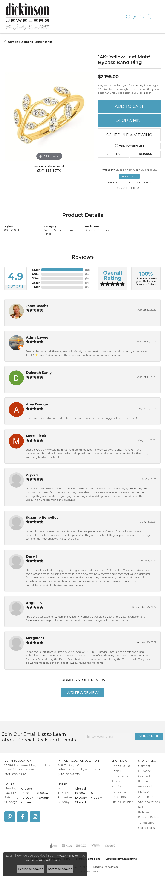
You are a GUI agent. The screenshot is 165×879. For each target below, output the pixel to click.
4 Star (36, 274)
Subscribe (149, 736)
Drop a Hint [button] (129, 120)
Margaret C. (36, 638)
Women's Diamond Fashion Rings (29, 41)
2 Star (36, 282)
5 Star (36, 269)
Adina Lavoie (37, 337)
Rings (116, 781)
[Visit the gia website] (67, 845)
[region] (49, 116)
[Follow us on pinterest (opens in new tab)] (9, 816)
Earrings (118, 786)
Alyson (32, 475)
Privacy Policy (148, 817)
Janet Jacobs (37, 306)
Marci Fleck (36, 436)
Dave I (31, 556)
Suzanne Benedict (42, 517)
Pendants (119, 791)
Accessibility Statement (121, 858)
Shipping (113, 154)
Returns (145, 154)
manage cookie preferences (42, 860)
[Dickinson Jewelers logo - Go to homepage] (27, 16)
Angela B (34, 603)
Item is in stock (129, 176)
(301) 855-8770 (49, 170)
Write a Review (83, 692)
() (87, 269)
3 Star (36, 278)
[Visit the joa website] (53, 845)
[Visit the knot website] (110, 845)
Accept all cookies (60, 869)
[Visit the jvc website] (95, 845)
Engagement (122, 776)
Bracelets (119, 797)
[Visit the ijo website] (81, 845)
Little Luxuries (122, 802)
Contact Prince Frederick (145, 781)
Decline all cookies (30, 869)
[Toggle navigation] (158, 16)
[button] (128, 16)
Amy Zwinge (37, 404)
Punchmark (92, 871)
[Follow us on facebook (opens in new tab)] (22, 816)
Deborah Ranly (39, 373)
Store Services (149, 802)
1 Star (36, 287)
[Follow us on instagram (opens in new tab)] (35, 816)
